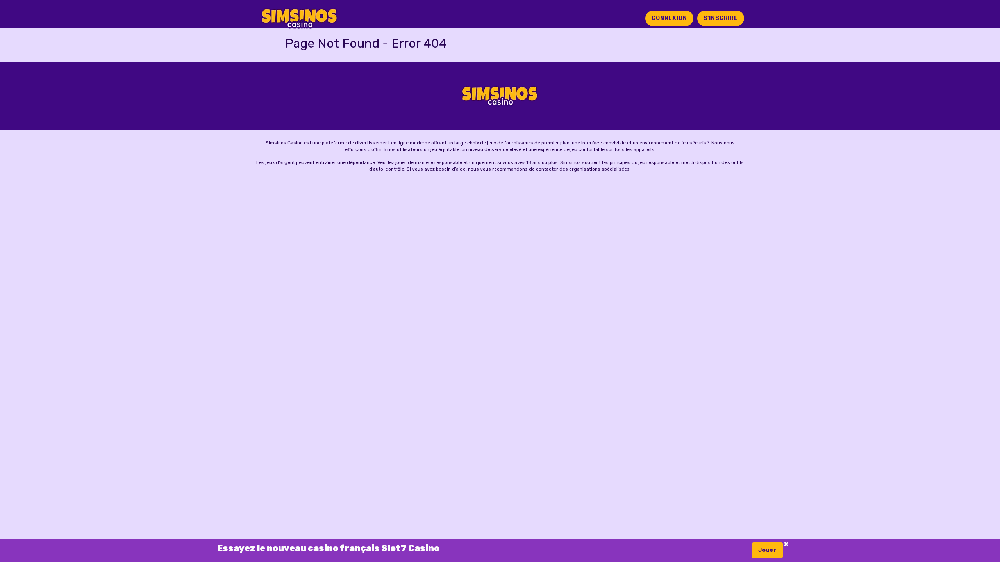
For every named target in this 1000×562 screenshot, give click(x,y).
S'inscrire (721, 18)
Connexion (669, 18)
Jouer (767, 550)
